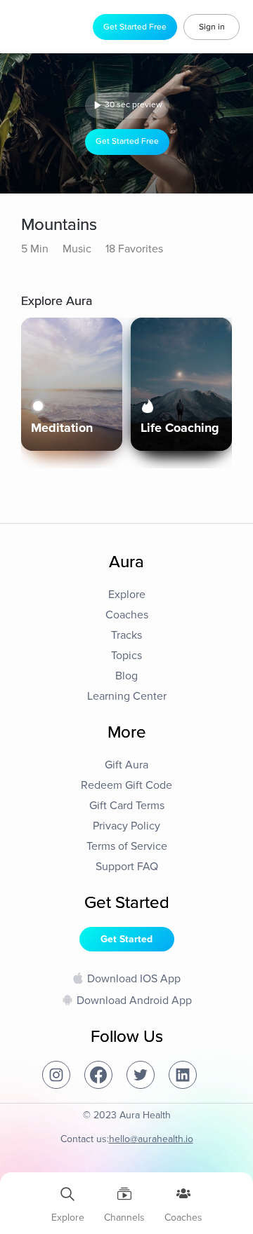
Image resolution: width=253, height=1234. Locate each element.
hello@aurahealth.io (151, 1139)
